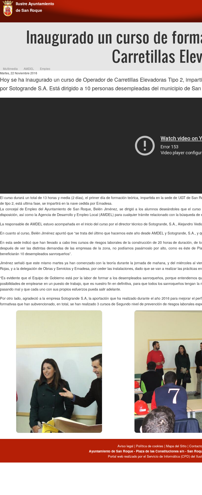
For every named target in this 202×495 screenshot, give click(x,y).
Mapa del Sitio (176, 446)
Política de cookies (149, 446)
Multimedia (10, 68)
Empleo (45, 68)
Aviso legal (126, 446)
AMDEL (29, 68)
